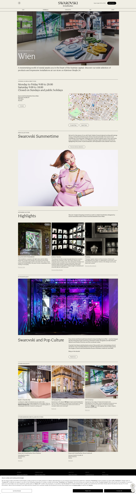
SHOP (112, 9)
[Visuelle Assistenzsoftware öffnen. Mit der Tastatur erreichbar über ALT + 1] (133, 486)
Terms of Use (105, 474)
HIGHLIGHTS (68, 9)
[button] (93, 105)
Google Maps (73, 125)
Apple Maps (84, 125)
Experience (45, 9)
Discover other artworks (57, 270)
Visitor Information (73, 474)
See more (20, 460)
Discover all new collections (76, 147)
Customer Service (89, 474)
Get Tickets (111, 3)
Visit (23, 9)
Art (90, 9)
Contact (22, 106)
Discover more (21, 267)
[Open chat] (133, 490)
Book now (54, 408)
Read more (73, 356)
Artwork (47, 224)
